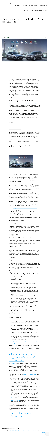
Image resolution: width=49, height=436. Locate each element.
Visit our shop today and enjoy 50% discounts (24, 414)
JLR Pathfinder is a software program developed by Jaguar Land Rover (23, 103)
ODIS (19, 430)
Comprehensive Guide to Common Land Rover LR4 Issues (26, 5)
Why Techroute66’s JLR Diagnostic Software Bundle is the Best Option (24, 357)
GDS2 (16, 430)
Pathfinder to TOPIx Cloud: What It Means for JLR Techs (35, 10)
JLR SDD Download (43, 5)
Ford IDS (9, 430)
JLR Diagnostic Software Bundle (29, 374)
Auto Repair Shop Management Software (29, 430)
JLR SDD (12, 397)
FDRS (13, 430)
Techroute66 (12, 363)
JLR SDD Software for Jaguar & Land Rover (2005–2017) (35, 8)
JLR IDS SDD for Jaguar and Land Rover (10, 3)
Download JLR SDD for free (14, 119)
